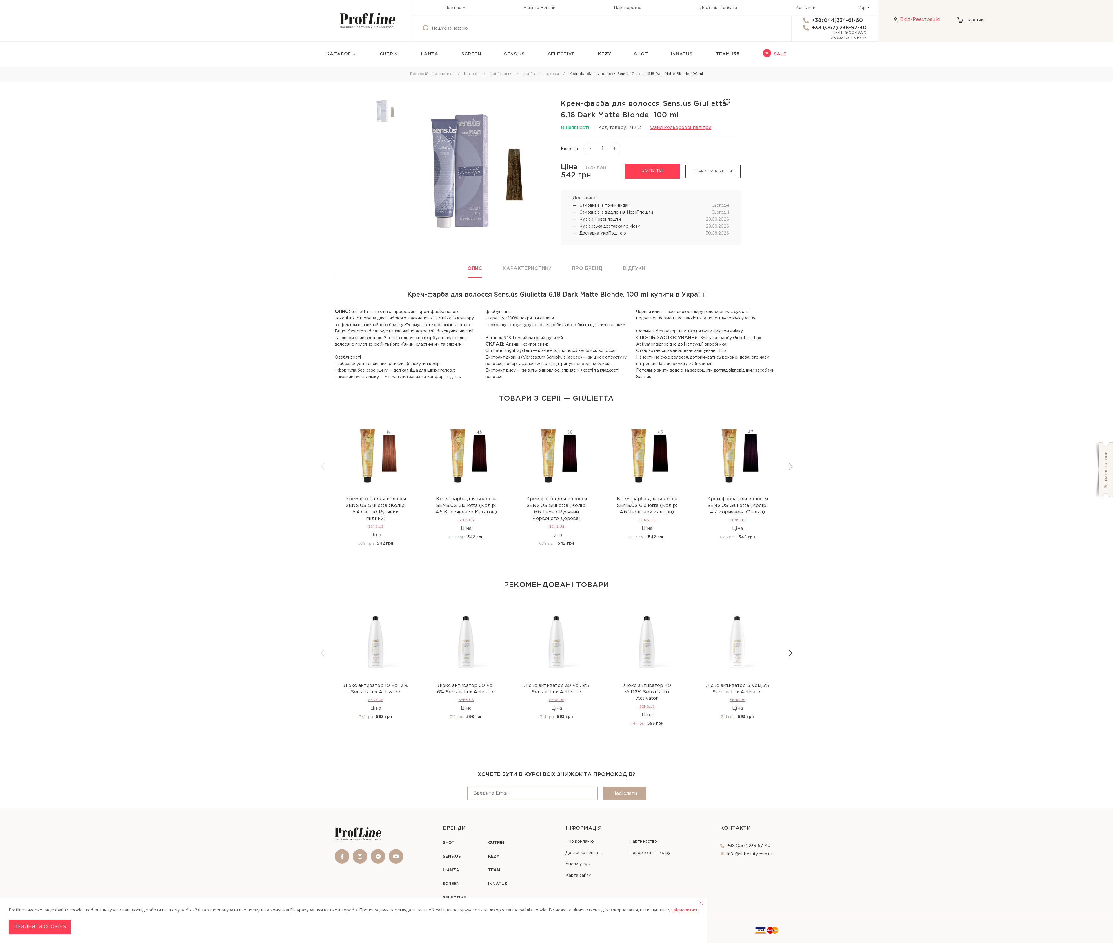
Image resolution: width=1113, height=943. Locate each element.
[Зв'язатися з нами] (1103, 469)
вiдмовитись (686, 910)
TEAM (494, 870)
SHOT (641, 54)
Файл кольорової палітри (680, 128)
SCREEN (471, 54)
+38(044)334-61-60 (837, 20)
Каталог (471, 73)
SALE (780, 54)
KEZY (604, 54)
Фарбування (501, 73)
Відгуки (634, 268)
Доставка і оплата (718, 8)
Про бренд (587, 268)
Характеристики (527, 268)
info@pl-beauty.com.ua (750, 854)
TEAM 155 (728, 54)
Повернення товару (650, 853)
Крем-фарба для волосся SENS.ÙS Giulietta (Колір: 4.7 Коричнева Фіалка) (737, 505)
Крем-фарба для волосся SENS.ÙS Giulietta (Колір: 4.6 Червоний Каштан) (647, 505)
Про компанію (579, 841)
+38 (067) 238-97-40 (839, 28)
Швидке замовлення (713, 171)
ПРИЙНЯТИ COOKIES (40, 927)
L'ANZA (451, 870)
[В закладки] (726, 101)
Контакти (805, 8)
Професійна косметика (432, 73)
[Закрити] (700, 903)
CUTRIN (389, 54)
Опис (475, 268)
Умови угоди (578, 864)
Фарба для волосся (541, 73)
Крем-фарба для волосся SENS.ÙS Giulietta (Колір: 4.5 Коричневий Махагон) (466, 505)
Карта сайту (578, 875)
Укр (862, 8)
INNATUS (681, 54)
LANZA (429, 54)
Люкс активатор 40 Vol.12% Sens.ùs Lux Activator (647, 692)
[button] (790, 466)
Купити (652, 171)
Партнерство (627, 8)
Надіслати (624, 793)
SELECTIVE (561, 54)
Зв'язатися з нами (849, 37)
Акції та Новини (539, 8)
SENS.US (514, 54)
